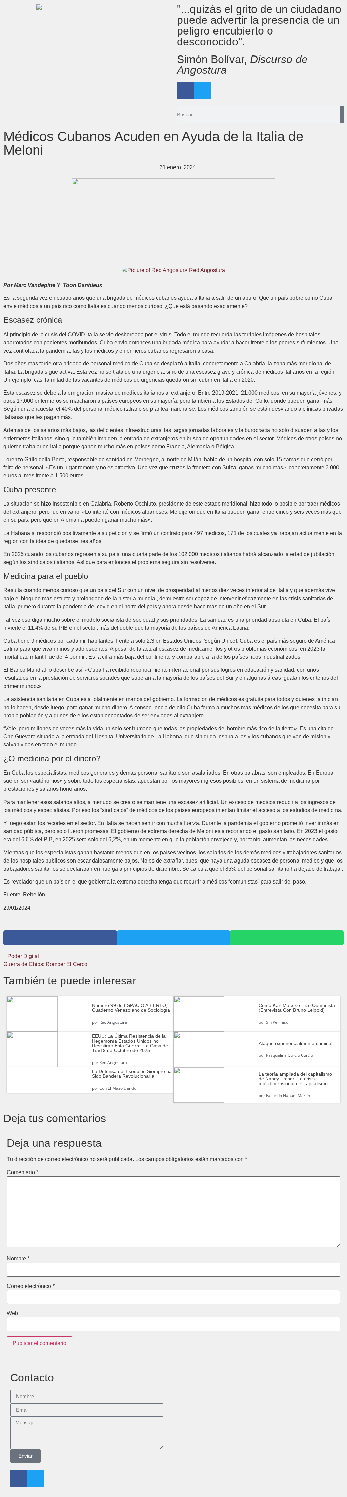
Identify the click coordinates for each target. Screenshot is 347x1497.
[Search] (342, 114)
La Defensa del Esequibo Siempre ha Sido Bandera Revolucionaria (132, 1074)
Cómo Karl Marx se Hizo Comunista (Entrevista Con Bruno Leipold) (297, 1008)
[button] (60, 937)
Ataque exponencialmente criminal (295, 1043)
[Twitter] (202, 90)
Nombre (18, 1258)
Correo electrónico (31, 1286)
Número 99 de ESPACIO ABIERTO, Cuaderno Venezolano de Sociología (131, 1008)
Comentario (22, 1172)
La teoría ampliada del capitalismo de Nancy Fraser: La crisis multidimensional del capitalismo (295, 1078)
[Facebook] (185, 90)
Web (12, 1313)
